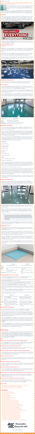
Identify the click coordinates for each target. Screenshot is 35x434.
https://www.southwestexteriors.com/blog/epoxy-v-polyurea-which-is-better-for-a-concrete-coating (14, 385)
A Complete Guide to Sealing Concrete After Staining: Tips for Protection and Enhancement (14, 410)
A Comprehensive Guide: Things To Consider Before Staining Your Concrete (12, 404)
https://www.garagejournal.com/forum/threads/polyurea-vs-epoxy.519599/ (11, 386)
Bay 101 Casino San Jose (5, 394)
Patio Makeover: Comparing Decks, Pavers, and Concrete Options (11, 401)
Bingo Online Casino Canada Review (7, 395)
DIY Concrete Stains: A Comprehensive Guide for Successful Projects (11, 417)
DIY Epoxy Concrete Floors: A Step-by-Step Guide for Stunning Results (11, 416)
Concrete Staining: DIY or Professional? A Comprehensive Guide (10, 418)
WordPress (15, 433)
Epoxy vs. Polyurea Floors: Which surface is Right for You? (16, 3)
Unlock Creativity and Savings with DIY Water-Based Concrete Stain (11, 415)
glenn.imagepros (13, 4)
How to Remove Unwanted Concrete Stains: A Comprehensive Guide (11, 411)
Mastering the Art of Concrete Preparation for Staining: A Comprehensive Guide (12, 412)
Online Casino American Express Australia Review (8, 397)
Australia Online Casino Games (6, 396)
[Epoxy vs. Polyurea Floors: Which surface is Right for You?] (4, 10)
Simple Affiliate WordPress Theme (20, 433)
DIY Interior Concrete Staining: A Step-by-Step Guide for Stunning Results (12, 409)
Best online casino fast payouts (6, 398)
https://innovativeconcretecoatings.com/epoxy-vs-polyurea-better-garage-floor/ (12, 387)
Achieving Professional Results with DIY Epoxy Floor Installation (10, 403)
